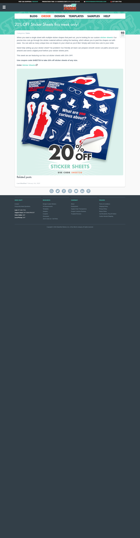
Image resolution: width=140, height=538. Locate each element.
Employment (74, 206)
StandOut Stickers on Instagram (70, 191)
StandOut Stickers (70, 7)
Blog (34, 16)
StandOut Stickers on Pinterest (88, 191)
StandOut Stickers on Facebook (64, 191)
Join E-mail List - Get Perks (50, 219)
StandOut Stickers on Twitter (58, 191)
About (72, 204)
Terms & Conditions (104, 204)
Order (46, 16)
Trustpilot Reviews (76, 214)
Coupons (45, 214)
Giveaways (46, 216)
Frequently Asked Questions (22, 206)
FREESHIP (35, 1)
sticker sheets (106, 37)
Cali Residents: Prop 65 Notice (107, 214)
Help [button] (107, 16)
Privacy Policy (103, 209)
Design (59, 16)
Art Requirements (48, 206)
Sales (28, 33)
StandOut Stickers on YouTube (76, 191)
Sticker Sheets (28, 65)
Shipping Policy (103, 206)
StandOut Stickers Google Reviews (52, 191)
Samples (93, 16)
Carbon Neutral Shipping (106, 216)
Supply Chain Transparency (79, 209)
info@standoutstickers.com (96, 1)
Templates (76, 16)
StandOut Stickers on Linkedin (82, 191)
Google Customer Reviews (78, 211)
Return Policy (103, 211)
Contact (17, 204)
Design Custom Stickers (49, 204)
